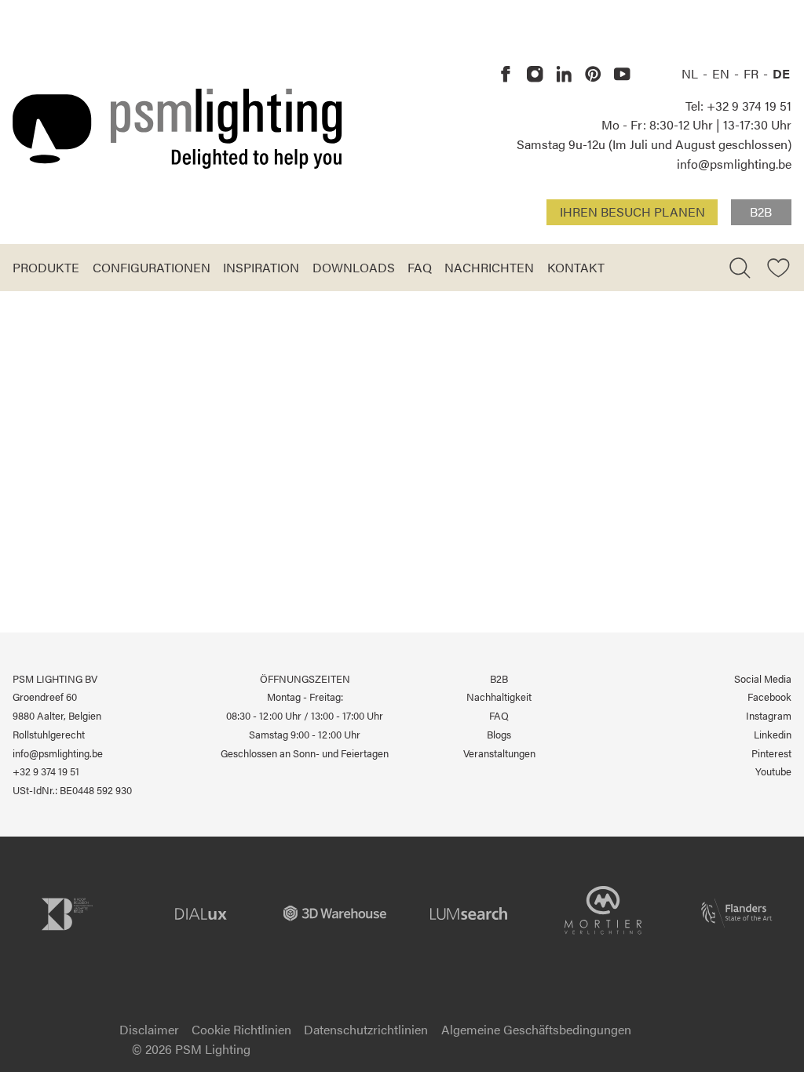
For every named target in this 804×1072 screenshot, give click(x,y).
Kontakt (576, 267)
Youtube (773, 771)
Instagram (768, 715)
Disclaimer (149, 1029)
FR (753, 73)
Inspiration (261, 267)
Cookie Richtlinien (241, 1029)
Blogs (499, 734)
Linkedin (772, 734)
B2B (761, 211)
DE (781, 73)
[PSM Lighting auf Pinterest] (593, 74)
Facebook (769, 696)
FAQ (419, 267)
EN (722, 73)
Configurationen (151, 267)
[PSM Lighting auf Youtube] (622, 74)
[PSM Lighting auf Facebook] (506, 74)
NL (691, 73)
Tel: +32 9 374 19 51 (738, 106)
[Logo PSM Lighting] (177, 129)
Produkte (46, 267)
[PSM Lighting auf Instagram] (535, 74)
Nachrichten (489, 267)
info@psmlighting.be (734, 164)
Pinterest (771, 753)
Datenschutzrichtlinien (366, 1029)
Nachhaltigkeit (499, 696)
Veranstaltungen (499, 753)
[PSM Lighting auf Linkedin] (564, 74)
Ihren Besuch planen (632, 211)
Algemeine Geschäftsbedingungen (536, 1029)
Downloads (353, 267)
